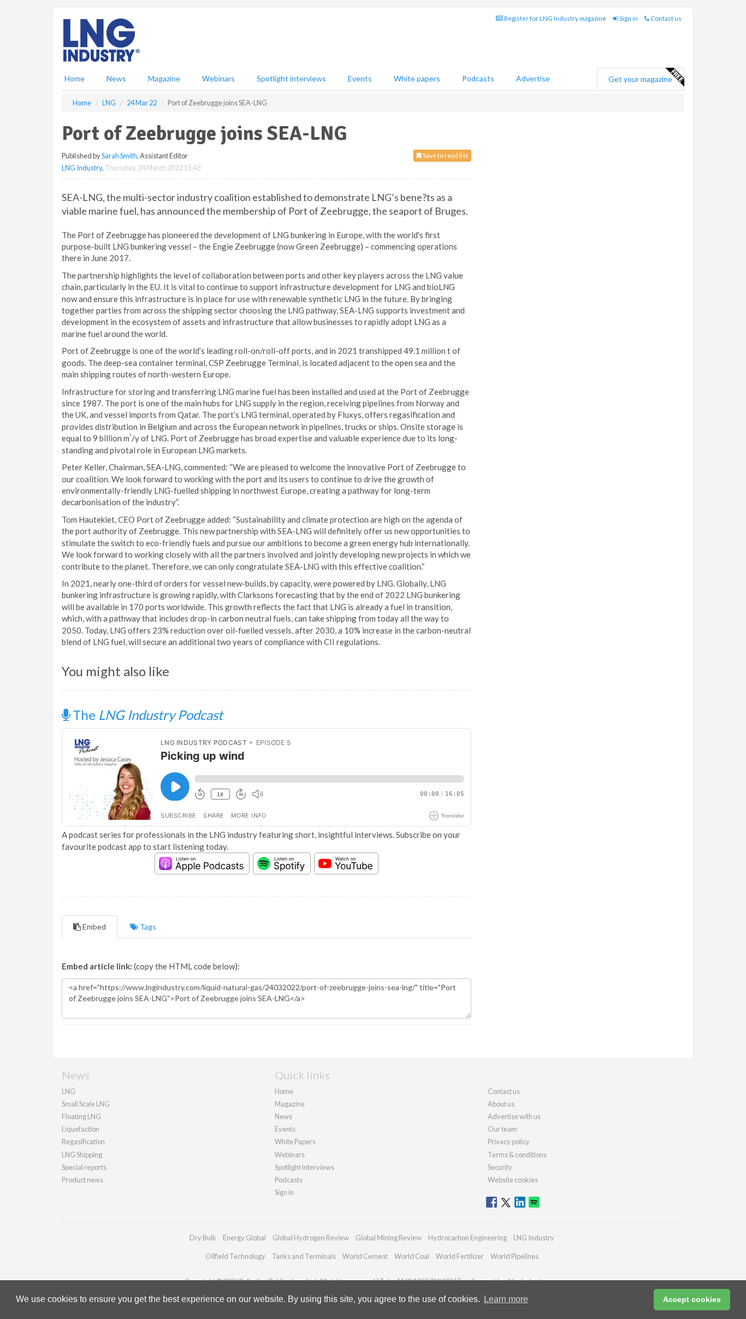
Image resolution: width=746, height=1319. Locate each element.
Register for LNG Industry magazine (554, 18)
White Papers (295, 1141)
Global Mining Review (389, 1237)
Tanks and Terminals (304, 1256)
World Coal (411, 1256)
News (283, 1116)
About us (501, 1103)
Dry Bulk (203, 1237)
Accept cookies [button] (692, 1299)
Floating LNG (81, 1116)
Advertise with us (514, 1116)
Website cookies (513, 1179)
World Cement (365, 1256)
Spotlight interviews (291, 78)
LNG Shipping (82, 1154)
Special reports (84, 1167)
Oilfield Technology (235, 1256)
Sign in (628, 18)
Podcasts (478, 78)
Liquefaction (80, 1129)
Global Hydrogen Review (311, 1237)
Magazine (164, 78)
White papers (417, 78)
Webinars (218, 78)
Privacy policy (509, 1141)
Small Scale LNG (86, 1103)
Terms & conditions (517, 1154)
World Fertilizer (460, 1256)
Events (360, 78)
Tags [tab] (147, 926)
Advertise (533, 78)
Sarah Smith (119, 155)
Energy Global (244, 1237)
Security (500, 1167)
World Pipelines (514, 1256)
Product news (82, 1179)
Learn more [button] (506, 1299)
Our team (502, 1129)
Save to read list (445, 155)
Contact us (665, 18)
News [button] (116, 78)
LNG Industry (82, 167)
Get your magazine (640, 79)
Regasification (83, 1141)
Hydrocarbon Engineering (467, 1237)
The (146, 715)
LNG (68, 1091)
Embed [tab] (93, 926)
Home (74, 78)
